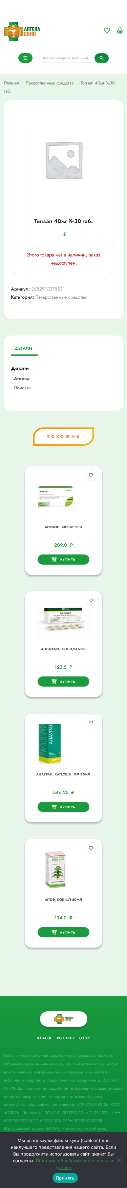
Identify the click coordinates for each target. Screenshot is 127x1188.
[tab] (23, 349)
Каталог (44, 1038)
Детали (23, 348)
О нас (84, 1038)
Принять (65, 1178)
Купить (68, 559)
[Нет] (118, 1160)
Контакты (65, 1038)
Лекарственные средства (49, 83)
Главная (11, 83)
